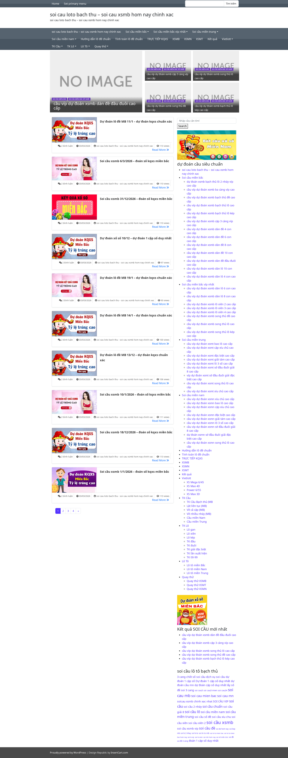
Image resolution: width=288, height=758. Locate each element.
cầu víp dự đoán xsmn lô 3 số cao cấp (210, 423)
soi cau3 (199, 690)
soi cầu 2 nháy (193, 706)
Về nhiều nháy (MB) (199, 514)
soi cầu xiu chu (221, 717)
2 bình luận (67, 145)
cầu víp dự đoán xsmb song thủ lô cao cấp (208, 651)
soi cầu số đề (203, 717)
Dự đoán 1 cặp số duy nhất (213, 681)
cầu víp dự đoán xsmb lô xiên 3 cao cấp (211, 308)
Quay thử (100, 46)
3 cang (181, 677)
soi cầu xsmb (219, 722)
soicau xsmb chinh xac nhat (194, 701)
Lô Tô (84, 46)
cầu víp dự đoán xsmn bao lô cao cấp (210, 403)
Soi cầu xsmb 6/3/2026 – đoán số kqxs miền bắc (134, 161)
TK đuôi (191, 545)
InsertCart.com (119, 752)
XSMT (199, 39)
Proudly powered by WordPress (68, 752)
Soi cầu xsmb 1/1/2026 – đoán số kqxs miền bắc (134, 472)
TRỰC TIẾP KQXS (157, 39)
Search (182, 126)
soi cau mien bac (203, 696)
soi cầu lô (192, 711)
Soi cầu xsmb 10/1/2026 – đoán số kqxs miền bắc (135, 394)
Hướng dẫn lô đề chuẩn (96, 39)
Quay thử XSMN (197, 589)
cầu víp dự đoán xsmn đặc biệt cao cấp (211, 415)
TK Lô (70, 46)
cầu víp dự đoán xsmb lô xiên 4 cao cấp (211, 312)
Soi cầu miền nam (63, 39)
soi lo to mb (204, 733)
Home (55, 3)
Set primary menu (75, 3)
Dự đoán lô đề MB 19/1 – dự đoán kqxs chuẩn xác (136, 278)
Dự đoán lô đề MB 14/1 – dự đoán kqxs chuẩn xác (136, 315)
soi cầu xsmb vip (187, 728)
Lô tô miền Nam (197, 569)
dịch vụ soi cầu (215, 677)
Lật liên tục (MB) (197, 506)
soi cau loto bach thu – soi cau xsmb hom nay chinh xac (111, 14)
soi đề (231, 737)
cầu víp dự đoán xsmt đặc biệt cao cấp (210, 355)
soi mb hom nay (209, 737)
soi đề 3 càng (182, 741)
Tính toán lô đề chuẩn (129, 39)
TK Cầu (56, 46)
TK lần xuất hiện (197, 553)
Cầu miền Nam (196, 517)
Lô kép (191, 537)
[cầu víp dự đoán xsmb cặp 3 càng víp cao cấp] (168, 65)
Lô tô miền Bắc (196, 565)
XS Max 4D (193, 486)
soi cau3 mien (210, 690)
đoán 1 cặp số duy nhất (203, 740)
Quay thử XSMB (196, 581)
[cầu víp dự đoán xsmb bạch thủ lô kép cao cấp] (216, 97)
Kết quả (212, 39)
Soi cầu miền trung (204, 31)
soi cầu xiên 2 (197, 723)
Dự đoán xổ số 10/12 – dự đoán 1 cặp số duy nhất (136, 238)
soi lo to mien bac (217, 733)
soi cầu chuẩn (212, 706)
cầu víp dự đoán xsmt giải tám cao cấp (211, 359)
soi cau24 (222, 690)
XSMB (176, 39)
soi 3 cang (187, 690)
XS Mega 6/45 (195, 482)
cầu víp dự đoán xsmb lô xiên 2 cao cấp (211, 304)
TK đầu (191, 541)
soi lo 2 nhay (186, 733)
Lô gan (191, 529)
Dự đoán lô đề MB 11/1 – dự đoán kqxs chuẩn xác (136, 121)
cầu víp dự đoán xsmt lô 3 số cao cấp (210, 363)
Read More (161, 149)
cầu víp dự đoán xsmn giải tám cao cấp (211, 419)
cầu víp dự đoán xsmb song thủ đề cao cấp (209, 654)
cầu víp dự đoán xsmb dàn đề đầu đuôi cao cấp (94, 106)
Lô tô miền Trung (197, 573)
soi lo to (195, 733)
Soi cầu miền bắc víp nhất (169, 31)
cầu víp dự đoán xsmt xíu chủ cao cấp (210, 391)
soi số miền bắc (222, 737)
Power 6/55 (194, 490)
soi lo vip (191, 737)
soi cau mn (225, 696)
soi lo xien (199, 737)
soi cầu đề (207, 728)
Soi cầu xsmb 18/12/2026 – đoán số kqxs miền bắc (136, 432)
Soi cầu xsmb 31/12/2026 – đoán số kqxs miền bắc (136, 199)
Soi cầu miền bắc (136, 31)
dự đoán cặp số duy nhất (210, 685)
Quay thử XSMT (196, 585)
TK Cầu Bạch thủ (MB (200, 502)
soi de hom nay (222, 729)
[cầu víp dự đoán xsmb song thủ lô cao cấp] (216, 65)
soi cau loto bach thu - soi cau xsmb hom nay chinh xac (124, 145)
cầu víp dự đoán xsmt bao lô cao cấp (209, 344)
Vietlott (226, 39)
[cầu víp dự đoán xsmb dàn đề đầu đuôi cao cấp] (96, 81)
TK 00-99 (192, 557)
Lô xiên (191, 533)
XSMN (188, 39)
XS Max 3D (193, 494)
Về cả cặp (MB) (196, 510)
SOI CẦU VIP (220, 701)
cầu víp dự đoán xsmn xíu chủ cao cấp (210, 399)
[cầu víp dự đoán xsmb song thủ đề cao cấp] (168, 97)
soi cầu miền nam (213, 712)
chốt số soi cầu (195, 677)
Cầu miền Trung (197, 521)
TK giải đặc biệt (196, 549)
